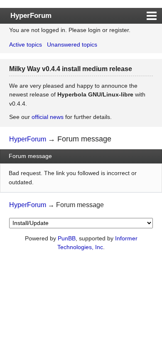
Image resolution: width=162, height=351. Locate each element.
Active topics (25, 44)
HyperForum (31, 15)
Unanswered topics (72, 44)
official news (48, 117)
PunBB (67, 238)
